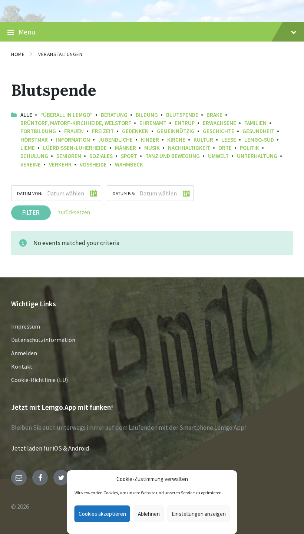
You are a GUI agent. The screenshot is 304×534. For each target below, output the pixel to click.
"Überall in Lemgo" (66, 114)
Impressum (25, 326)
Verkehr (60, 164)
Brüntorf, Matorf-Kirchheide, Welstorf (75, 122)
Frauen (74, 131)
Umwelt (218, 155)
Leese (228, 139)
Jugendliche (115, 139)
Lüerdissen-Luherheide (75, 147)
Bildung (147, 114)
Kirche (176, 139)
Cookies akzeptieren (102, 513)
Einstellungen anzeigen (199, 513)
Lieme (27, 147)
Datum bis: (124, 193)
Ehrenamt (152, 122)
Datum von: (29, 193)
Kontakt (22, 366)
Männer (125, 147)
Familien (255, 122)
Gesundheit (258, 131)
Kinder (150, 139)
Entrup (185, 122)
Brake (214, 114)
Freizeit (103, 131)
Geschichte (218, 131)
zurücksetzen (74, 212)
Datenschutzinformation (43, 339)
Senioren (68, 155)
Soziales (101, 155)
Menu (27, 31)
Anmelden (24, 353)
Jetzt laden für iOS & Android (50, 448)
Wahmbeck (129, 164)
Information (73, 139)
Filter (31, 212)
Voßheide (93, 164)
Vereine (30, 164)
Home (17, 54)
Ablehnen (149, 513)
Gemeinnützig (176, 131)
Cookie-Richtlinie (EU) (39, 379)
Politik (249, 147)
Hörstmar (34, 139)
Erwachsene (219, 122)
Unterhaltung (257, 155)
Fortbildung (38, 131)
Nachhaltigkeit (189, 147)
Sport (129, 155)
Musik (152, 147)
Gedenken (135, 131)
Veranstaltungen (60, 54)
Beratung (114, 114)
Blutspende (182, 114)
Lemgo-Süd (259, 139)
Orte (225, 147)
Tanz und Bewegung (172, 155)
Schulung (34, 155)
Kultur (203, 139)
